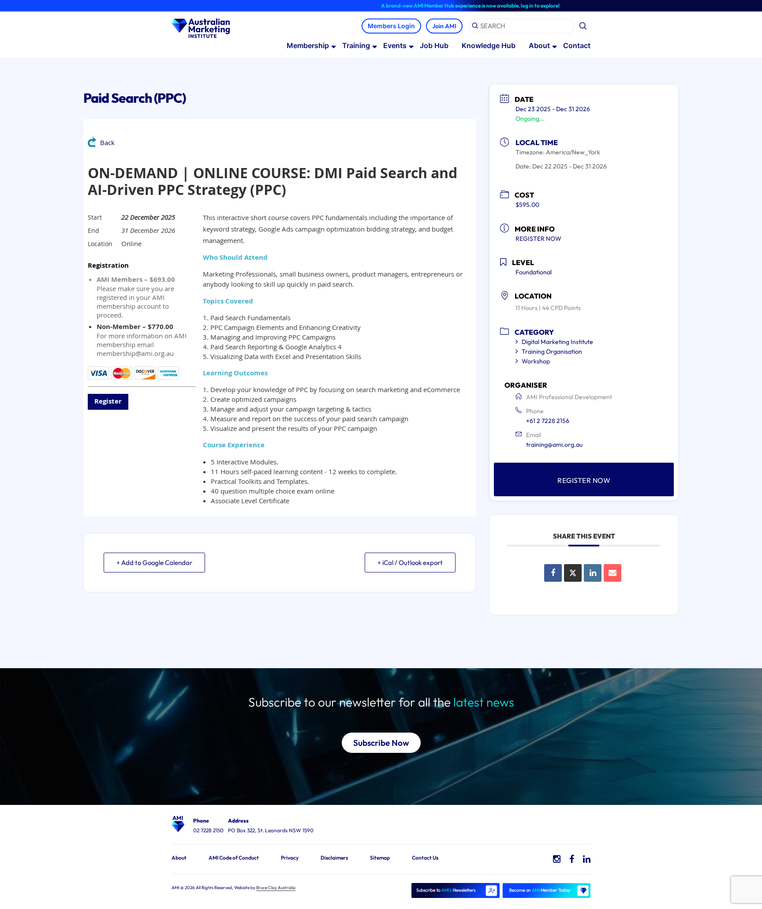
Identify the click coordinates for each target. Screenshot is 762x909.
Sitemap (380, 857)
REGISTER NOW (538, 239)
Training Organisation (552, 351)
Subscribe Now (381, 742)
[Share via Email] (612, 573)
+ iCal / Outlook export (410, 562)
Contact (576, 45)
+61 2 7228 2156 (547, 421)
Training (356, 45)
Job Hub (434, 45)
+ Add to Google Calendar (154, 562)
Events (395, 45)
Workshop (536, 361)
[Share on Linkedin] (592, 573)
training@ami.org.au (554, 445)
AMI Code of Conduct (234, 857)
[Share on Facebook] (553, 573)
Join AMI (444, 26)
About (539, 45)
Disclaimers (334, 857)
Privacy (290, 857)
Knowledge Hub (488, 45)
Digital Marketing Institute (557, 342)
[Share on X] (573, 573)
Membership (308, 45)
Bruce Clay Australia (275, 887)
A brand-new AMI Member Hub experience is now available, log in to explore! (447, 5)
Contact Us (425, 857)
